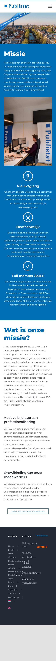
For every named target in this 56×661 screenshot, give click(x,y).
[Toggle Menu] (50, 6)
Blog (10, 586)
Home (11, 546)
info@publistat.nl (31, 573)
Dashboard (13, 597)
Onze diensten (12, 555)
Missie (11, 550)
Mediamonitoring (16, 561)
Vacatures (13, 590)
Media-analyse (11, 566)
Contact (12, 593)
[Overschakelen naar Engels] (9, 608)
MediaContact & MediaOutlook (15, 573)
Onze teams (11, 580)
